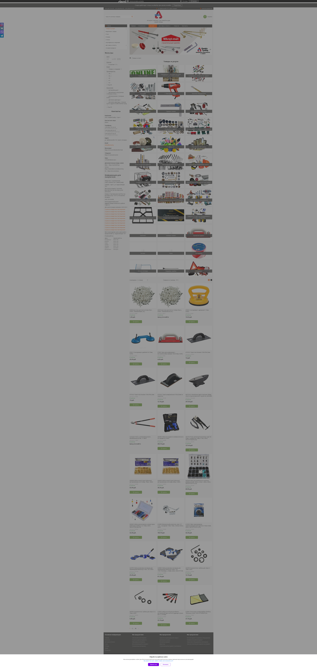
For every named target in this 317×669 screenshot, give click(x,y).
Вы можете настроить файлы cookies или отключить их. (158, 660)
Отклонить (165, 664)
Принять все (153, 664)
